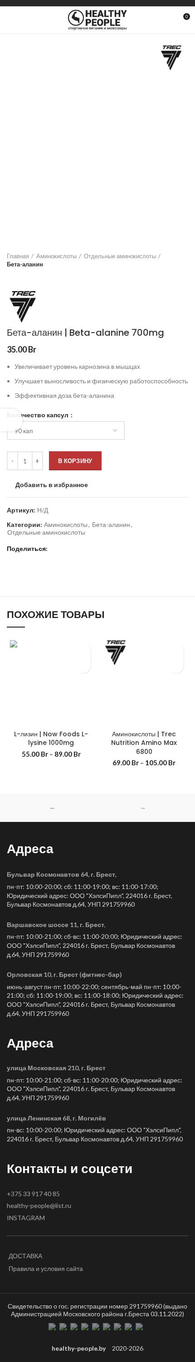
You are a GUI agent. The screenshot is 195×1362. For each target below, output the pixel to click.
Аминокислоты (56, 256)
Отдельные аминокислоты (120, 256)
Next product (29, 277)
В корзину (75, 460)
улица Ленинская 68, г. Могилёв (56, 1118)
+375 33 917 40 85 (33, 1194)
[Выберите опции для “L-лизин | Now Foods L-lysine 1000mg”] (83, 665)
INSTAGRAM (26, 1218)
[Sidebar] (11, 420)
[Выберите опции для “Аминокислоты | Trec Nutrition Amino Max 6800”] (176, 665)
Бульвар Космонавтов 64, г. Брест (61, 874)
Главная (18, 256)
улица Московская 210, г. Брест (56, 1068)
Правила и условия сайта (46, 1268)
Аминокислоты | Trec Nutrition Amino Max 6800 (144, 742)
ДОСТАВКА (25, 1256)
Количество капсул (38, 415)
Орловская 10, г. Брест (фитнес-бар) (64, 974)
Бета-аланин (25, 264)
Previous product (11, 277)
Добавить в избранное (51, 485)
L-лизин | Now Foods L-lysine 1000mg (51, 738)
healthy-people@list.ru (39, 1205)
